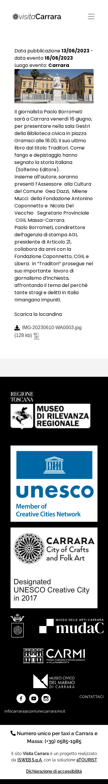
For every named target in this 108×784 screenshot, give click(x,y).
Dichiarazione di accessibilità (54, 771)
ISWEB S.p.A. (30, 759)
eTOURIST (86, 759)
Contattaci (92, 696)
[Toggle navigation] (91, 16)
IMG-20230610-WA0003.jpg (52, 327)
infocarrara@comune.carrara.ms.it (34, 711)
